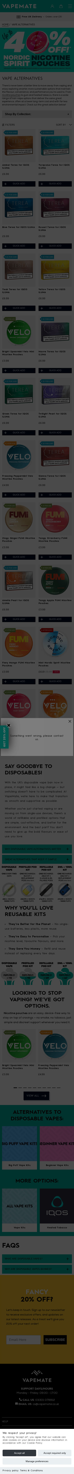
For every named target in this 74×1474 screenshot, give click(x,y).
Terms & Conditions (31, 1470)
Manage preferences (37, 1461)
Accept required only (55, 1453)
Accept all (19, 1453)
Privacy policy (10, 1470)
